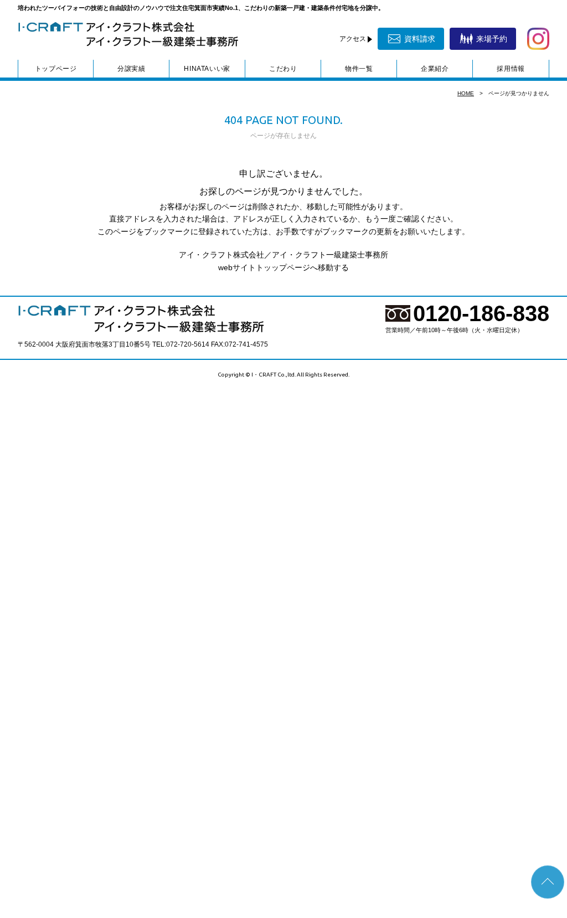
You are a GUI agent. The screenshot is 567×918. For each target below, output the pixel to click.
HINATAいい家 (207, 69)
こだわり (283, 69)
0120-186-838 (481, 313)
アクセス (352, 39)
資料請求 (419, 38)
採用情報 (510, 69)
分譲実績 (131, 69)
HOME (465, 93)
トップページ (56, 69)
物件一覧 (359, 69)
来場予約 (491, 38)
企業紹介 (435, 69)
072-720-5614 (187, 344)
